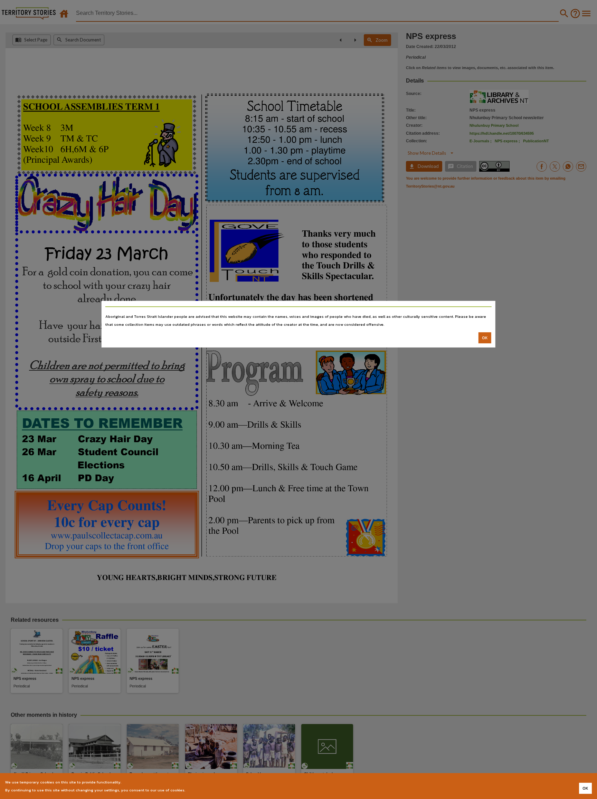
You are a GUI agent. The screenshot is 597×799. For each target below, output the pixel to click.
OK (485, 338)
